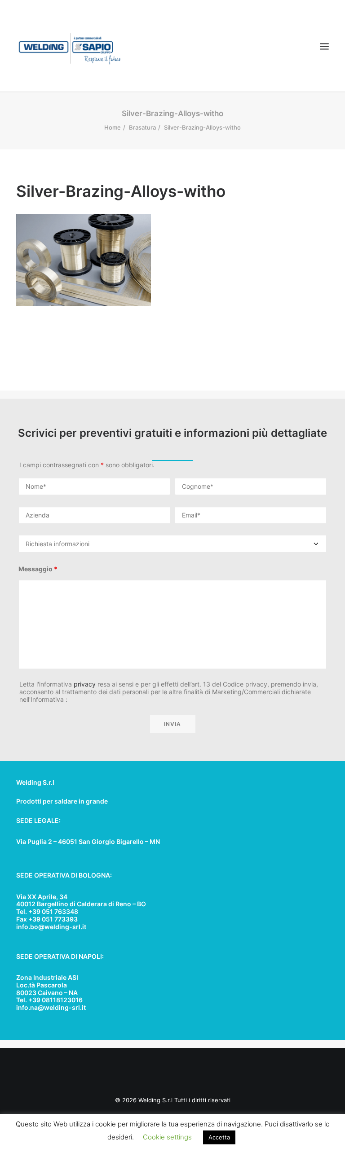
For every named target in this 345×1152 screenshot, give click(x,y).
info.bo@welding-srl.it (51, 926)
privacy (85, 684)
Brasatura (142, 127)
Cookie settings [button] (167, 1137)
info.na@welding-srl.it (51, 1007)
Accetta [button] (219, 1137)
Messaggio (38, 569)
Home (112, 127)
